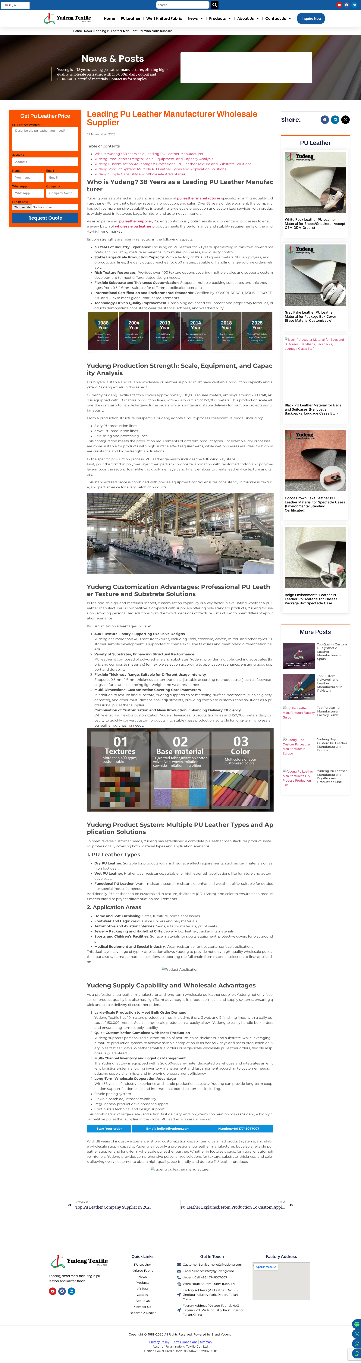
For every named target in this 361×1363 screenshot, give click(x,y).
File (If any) (20, 202)
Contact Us (275, 18)
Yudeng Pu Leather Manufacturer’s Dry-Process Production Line (332, 776)
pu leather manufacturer (198, 198)
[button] (325, 119)
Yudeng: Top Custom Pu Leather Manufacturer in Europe (332, 745)
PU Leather (130, 18)
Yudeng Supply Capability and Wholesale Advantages (139, 174)
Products (217, 18)
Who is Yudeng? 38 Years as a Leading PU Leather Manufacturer (148, 154)
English (12, 5)
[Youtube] (339, 5)
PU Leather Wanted (26, 125)
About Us (245, 18)
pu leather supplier (135, 221)
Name (16, 171)
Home (109, 18)
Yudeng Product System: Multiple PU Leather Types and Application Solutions (160, 169)
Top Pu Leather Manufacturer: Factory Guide (329, 711)
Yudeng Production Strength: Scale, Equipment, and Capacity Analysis (153, 159)
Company (53, 186)
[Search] (214, 5)
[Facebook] (347, 5)
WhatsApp (19, 186)
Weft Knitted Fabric (164, 18)
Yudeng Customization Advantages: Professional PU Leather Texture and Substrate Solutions (172, 164)
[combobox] (182, 5)
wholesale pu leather (133, 226)
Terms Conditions (184, 1342)
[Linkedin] (354, 5)
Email (50, 171)
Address (18, 155)
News (193, 18)
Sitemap (206, 1342)
